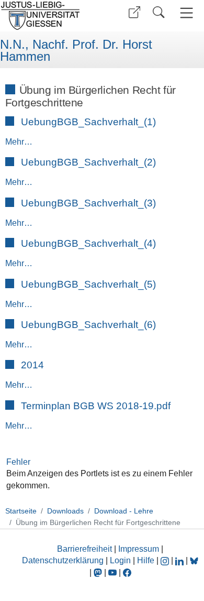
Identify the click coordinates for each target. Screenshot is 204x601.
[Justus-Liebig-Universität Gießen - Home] (49, 15)
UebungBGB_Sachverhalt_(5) (88, 284)
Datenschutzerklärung (63, 560)
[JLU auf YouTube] (112, 572)
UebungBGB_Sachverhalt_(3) (88, 203)
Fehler (18, 461)
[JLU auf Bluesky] (194, 560)
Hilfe (145, 560)
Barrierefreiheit (84, 548)
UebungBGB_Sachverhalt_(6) (88, 324)
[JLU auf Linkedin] (180, 560)
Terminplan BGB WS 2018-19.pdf (96, 405)
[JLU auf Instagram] (166, 560)
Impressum (138, 548)
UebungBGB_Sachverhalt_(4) (88, 243)
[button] (134, 12)
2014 (32, 364)
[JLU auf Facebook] (127, 572)
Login (121, 560)
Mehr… (18, 141)
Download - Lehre (123, 511)
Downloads (65, 511)
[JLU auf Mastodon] (99, 572)
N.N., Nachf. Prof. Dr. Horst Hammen (76, 50)
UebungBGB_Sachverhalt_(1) (88, 121)
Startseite (21, 511)
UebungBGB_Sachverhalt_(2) (88, 162)
